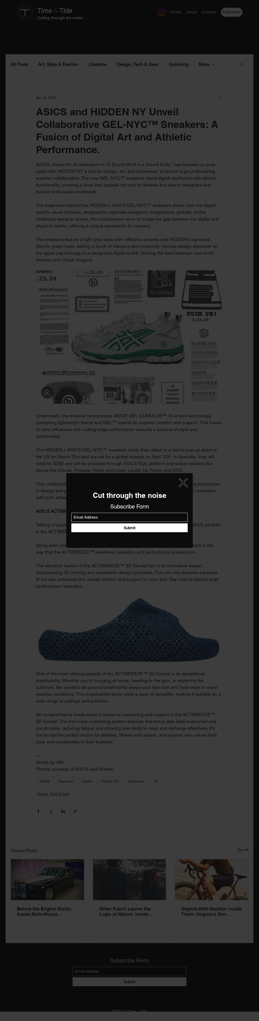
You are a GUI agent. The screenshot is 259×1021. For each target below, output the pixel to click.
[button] (183, 482)
